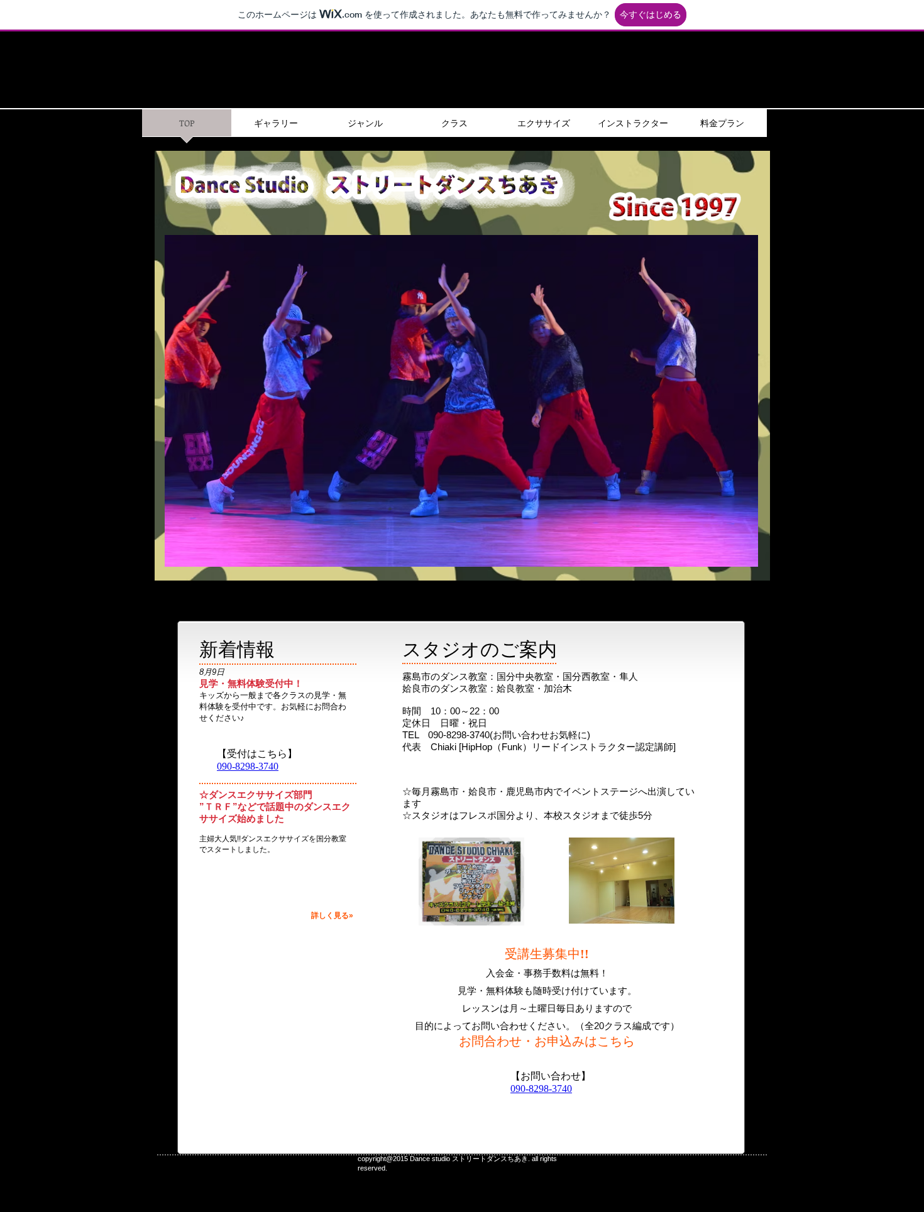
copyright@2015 (383, 1158)
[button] (460, 401)
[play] (731, 555)
